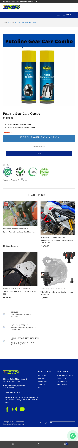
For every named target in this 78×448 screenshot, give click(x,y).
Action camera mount (57, 289)
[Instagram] (14, 409)
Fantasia (27, 288)
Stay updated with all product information (20, 315)
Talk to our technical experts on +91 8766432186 (23, 328)
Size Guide (14, 312)
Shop (12, 22)
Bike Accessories (18, 229)
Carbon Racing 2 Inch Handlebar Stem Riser (19, 232)
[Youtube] (22, 409)
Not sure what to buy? (20, 325)
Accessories (45, 237)
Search (39, 444)
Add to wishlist (35, 203)
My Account (13, 444)
